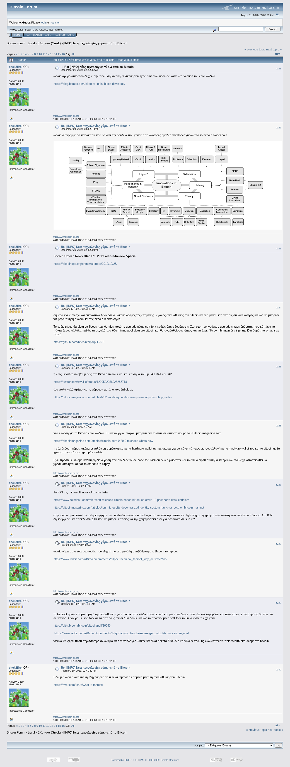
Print (277, 53)
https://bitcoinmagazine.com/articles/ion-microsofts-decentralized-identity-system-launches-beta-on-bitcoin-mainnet (128, 507)
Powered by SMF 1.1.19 (124, 760)
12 (47, 54)
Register (59, 35)
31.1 (50, 29)
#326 (278, 425)
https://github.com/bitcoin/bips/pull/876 (78, 342)
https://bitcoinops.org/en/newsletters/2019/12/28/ (85, 263)
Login (48, 35)
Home (17, 35)
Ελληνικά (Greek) (49, 43)
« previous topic (254, 49)
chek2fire (15, 67)
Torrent (59, 29)
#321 (278, 68)
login (44, 22)
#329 (278, 602)
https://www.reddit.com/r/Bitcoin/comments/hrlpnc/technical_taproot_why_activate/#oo (110, 559)
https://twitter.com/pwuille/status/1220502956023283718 (90, 382)
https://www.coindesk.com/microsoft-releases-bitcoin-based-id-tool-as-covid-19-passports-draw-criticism (121, 500)
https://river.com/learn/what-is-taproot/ (78, 685)
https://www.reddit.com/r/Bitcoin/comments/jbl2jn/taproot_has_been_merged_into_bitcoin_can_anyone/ (121, 633)
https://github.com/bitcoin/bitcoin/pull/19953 (82, 625)
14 (55, 54)
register (55, 22)
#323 (278, 248)
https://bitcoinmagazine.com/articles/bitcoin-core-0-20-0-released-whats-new (103, 441)
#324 (278, 307)
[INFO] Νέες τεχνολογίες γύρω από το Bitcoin (95, 43)
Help (27, 35)
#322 (278, 127)
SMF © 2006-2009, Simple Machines (159, 760)
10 (40, 54)
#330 (278, 669)
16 (63, 54)
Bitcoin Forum (16, 43)
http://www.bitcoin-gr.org (66, 115)
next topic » (274, 49)
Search (37, 35)
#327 (278, 484)
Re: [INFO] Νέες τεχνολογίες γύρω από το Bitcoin (99, 67)
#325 (278, 366)
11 (44, 54)
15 (59, 54)
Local (31, 43)
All (73, 54)
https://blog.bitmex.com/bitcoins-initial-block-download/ (89, 83)
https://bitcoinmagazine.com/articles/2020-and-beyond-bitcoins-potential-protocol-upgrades (112, 397)
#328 (278, 543)
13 (51, 54)
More (71, 35)
